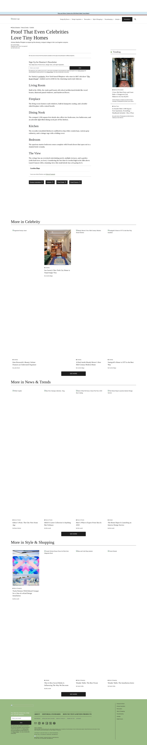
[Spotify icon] (54, 723)
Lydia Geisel (117, 116)
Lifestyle (117, 19)
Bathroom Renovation (118, 89)
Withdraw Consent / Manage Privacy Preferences (46, 737)
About (37, 714)
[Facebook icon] (47, 723)
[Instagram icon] (39, 723)
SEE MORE (73, 373)
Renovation (87, 19)
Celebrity (32, 27)
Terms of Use (81, 70)
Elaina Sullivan (17, 528)
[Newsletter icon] (35, 723)
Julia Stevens (120, 117)
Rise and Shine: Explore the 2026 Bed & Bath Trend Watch (73, 13)
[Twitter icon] (50, 723)
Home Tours (116, 106)
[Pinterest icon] (43, 723)
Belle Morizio (131, 116)
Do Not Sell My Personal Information (43, 738)
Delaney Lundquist (120, 99)
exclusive (41, 76)
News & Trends (24, 27)
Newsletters (127, 19)
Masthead (37, 718)
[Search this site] (135, 19)
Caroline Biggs (15, 44)
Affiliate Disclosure (48, 718)
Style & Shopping (97, 19)
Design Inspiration (76, 19)
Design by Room (64, 19)
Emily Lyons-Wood (129, 101)
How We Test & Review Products (77, 714)
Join (80, 68)
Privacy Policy (50, 72)
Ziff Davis (45, 732)
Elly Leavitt (48, 528)
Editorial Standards (50, 174)
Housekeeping (108, 19)
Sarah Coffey (80, 686)
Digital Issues (120, 719)
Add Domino (15, 48)
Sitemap (78, 718)
